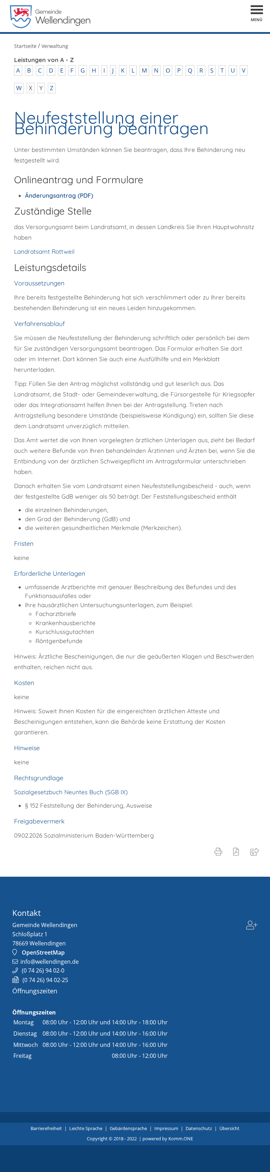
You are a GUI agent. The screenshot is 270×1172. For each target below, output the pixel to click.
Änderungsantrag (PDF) (59, 195)
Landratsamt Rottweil (44, 251)
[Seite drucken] (219, 851)
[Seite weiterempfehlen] (256, 851)
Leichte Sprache (85, 1128)
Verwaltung (54, 46)
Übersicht (229, 1128)
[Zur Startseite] (50, 26)
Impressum (166, 1128)
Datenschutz (199, 1128)
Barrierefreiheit (46, 1128)
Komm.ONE (180, 1138)
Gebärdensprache (128, 1128)
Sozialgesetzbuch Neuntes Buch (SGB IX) (71, 792)
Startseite (25, 46)
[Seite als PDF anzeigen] (237, 851)
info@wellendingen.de (49, 962)
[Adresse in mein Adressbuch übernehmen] (252, 926)
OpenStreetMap (43, 952)
